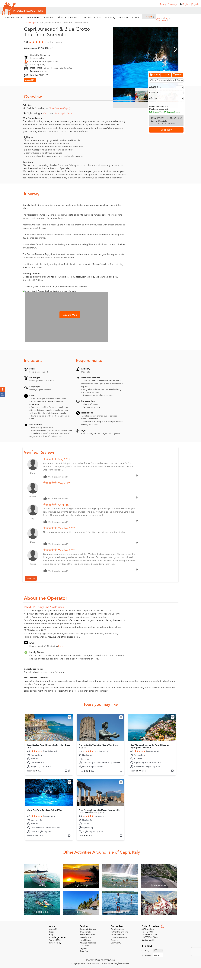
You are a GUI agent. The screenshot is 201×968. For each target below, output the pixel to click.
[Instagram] (148, 946)
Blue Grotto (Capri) (59, 108)
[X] (145, 946)
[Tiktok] (151, 946)
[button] (2, 389)
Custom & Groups (88, 929)
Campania (162, 20)
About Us (53, 929)
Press (51, 932)
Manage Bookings (88, 943)
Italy (167, 18)
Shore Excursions (87, 934)
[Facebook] (143, 946)
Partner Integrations (119, 932)
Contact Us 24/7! (149, 940)
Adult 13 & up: (155, 87)
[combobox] (158, 955)
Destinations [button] (12, 17)
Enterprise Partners (119, 937)
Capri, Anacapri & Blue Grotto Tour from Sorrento (63, 22)
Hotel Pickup (85, 940)
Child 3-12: (153, 92)
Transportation (86, 932)
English (157, 955)
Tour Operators (117, 934)
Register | (187, 4)
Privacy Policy (55, 943)
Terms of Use (55, 940)
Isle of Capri (31, 22)
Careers (114, 940)
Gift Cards (84, 945)
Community (116, 943)
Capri (46, 113)
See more (30, 578)
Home (160, 18)
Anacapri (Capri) (64, 113)
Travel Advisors (117, 929)
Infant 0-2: (153, 98)
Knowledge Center (57, 937)
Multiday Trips (86, 937)
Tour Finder (85, 951)
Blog (51, 934)
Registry (83, 948)
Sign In (195, 4)
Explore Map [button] (69, 315)
